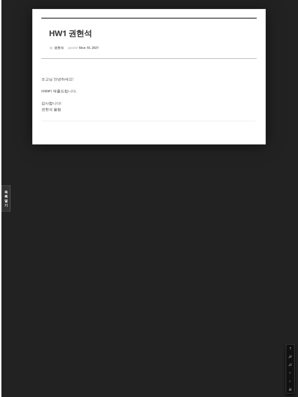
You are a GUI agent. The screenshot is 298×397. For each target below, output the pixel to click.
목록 (6, 198)
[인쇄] (290, 389)
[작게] (290, 365)
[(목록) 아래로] (290, 381)
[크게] (290, 357)
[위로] (290, 373)
